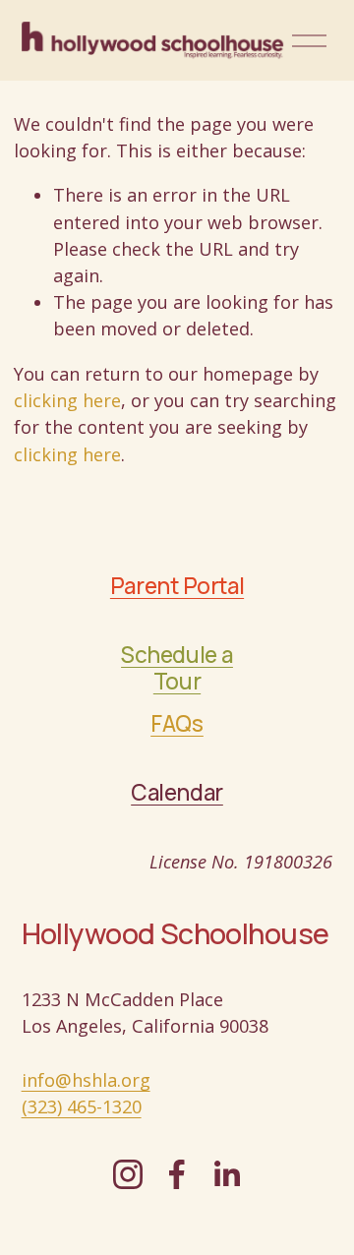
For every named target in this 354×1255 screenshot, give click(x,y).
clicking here (67, 400)
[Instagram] (128, 1174)
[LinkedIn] (226, 1174)
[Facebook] (177, 1174)
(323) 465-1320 (82, 1106)
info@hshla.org (86, 1080)
